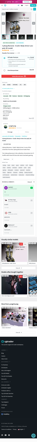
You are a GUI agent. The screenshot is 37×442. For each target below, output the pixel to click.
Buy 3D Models (5, 361)
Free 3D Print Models (6, 376)
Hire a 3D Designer (6, 370)
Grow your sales (5, 385)
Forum (3, 407)
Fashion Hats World (6, 327)
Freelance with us (5, 390)
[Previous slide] (3, 23)
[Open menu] (2, 5)
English (20, 429)
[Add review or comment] (34, 182)
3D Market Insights (6, 388)
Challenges (4, 405)
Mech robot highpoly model (8, 295)
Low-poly (5, 95)
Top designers (5, 402)
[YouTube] (5, 435)
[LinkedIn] (2, 435)
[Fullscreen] (3, 14)
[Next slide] (33, 23)
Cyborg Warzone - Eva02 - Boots (9, 263)
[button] (31, 9)
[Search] (34, 9)
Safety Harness (32, 263)
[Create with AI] (18, 5)
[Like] (7, 80)
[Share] (30, 80)
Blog (2, 353)
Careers (3, 356)
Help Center (4, 359)
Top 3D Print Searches (7, 396)
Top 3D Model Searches (7, 393)
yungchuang (12, 126)
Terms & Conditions (6, 429)
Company (3, 350)
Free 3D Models (5, 373)
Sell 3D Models (5, 382)
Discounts (3, 379)
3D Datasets (4, 367)
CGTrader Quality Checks (7, 88)
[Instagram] (9, 435)
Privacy (15, 429)
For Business (4, 365)
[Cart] (22, 5)
